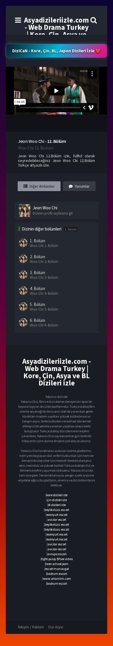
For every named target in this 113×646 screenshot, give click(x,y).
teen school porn (56, 564)
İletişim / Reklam (31, 627)
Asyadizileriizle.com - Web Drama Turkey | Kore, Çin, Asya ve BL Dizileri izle (56, 30)
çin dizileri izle (57, 500)
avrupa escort (56, 554)
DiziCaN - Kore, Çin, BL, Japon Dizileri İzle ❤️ (56, 50)
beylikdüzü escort (57, 509)
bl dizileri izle (57, 505)
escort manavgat (57, 568)
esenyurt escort (57, 514)
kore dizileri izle (57, 495)
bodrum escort (57, 573)
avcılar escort (57, 519)
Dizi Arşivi (55, 627)
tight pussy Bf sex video (56, 559)
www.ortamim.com (57, 578)
